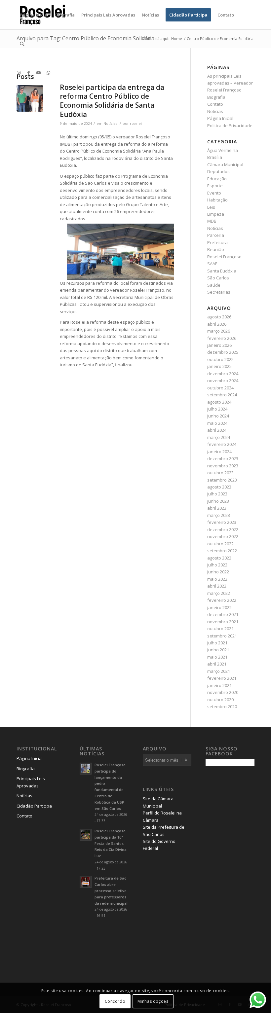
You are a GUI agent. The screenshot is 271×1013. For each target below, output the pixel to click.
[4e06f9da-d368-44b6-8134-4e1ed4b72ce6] (30, 98)
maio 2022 (217, 579)
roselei (136, 123)
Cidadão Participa (34, 806)
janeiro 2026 (219, 345)
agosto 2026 (219, 317)
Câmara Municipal (225, 164)
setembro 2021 (222, 636)
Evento (214, 193)
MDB (211, 221)
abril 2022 (216, 586)
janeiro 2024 (219, 451)
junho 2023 (218, 501)
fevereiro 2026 (221, 338)
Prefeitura (217, 242)
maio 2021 (217, 657)
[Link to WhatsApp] (48, 73)
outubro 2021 (220, 629)
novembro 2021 (222, 622)
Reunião (215, 249)
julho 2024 (217, 409)
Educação (217, 179)
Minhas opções (153, 1001)
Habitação (217, 200)
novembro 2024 (222, 380)
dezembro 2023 (222, 458)
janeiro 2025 (219, 366)
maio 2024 (217, 423)
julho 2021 (217, 643)
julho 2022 (217, 565)
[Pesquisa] (22, 43)
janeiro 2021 (219, 685)
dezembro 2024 (222, 374)
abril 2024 (216, 430)
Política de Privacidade (229, 125)
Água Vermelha (222, 150)
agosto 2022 (219, 558)
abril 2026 (216, 324)
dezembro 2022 (222, 529)
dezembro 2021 (222, 614)
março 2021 (218, 671)
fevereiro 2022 (221, 600)
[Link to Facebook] (28, 73)
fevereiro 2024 (221, 444)
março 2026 (218, 331)
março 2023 (218, 515)
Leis (211, 207)
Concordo (115, 1001)
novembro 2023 (222, 466)
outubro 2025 (220, 359)
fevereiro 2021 (221, 678)
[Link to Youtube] (38, 73)
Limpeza (215, 214)
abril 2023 (216, 508)
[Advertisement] (238, 875)
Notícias (110, 123)
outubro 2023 (220, 473)
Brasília (214, 157)
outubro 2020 (220, 700)
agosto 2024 (219, 402)
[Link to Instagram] (18, 73)
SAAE (212, 264)
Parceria (215, 235)
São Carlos (218, 278)
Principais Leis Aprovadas (31, 782)
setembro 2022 (222, 551)
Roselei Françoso (224, 257)
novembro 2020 (222, 692)
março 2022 (218, 593)
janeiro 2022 (219, 607)
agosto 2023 (219, 487)
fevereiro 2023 (221, 522)
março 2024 (218, 437)
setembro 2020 (222, 706)
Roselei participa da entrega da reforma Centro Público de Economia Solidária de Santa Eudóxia (112, 101)
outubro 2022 (220, 544)
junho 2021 (218, 650)
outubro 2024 (220, 388)
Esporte (215, 186)
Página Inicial (220, 118)
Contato (215, 104)
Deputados (218, 171)
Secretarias (218, 292)
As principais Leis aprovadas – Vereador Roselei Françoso (230, 83)
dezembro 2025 (222, 352)
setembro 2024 (222, 395)
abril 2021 (216, 664)
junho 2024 (218, 416)
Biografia (216, 97)
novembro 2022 (222, 536)
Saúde (213, 285)
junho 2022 (218, 572)
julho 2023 (217, 494)
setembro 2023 (222, 480)
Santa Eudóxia (221, 271)
